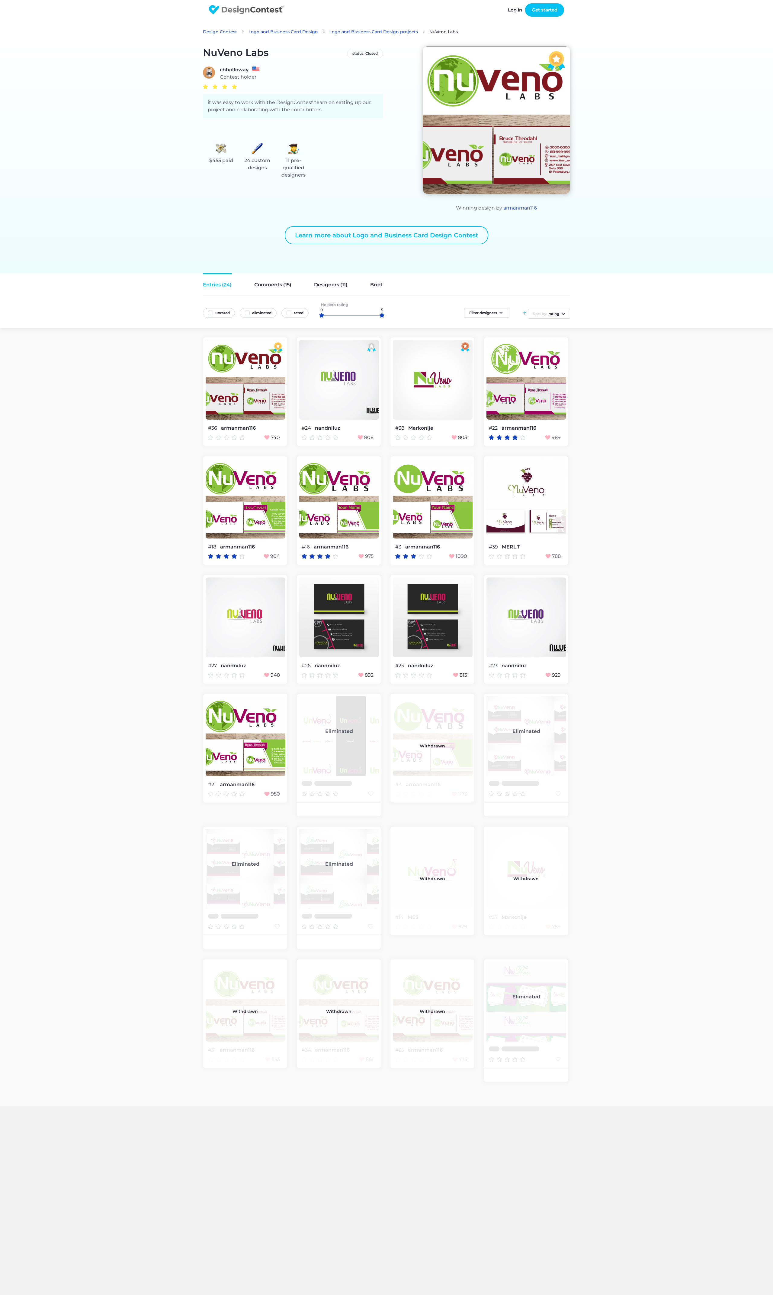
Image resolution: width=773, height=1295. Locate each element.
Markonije (420, 428)
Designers (331, 285)
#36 (213, 428)
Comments (272, 285)
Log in (515, 10)
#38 (400, 428)
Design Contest (220, 31)
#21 (212, 784)
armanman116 (520, 208)
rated (298, 313)
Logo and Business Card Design (283, 31)
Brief (376, 285)
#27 (213, 666)
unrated (222, 313)
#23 (494, 666)
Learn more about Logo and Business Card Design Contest (386, 235)
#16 (306, 547)
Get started (544, 10)
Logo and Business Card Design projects (373, 31)
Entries (217, 285)
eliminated (261, 313)
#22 (494, 428)
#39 (494, 547)
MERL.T (511, 547)
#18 (212, 547)
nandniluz (327, 428)
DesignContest (246, 10)
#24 (307, 428)
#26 (307, 666)
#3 (399, 547)
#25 (400, 666)
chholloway (234, 69)
